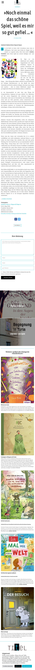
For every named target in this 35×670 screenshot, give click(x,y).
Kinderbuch (17, 6)
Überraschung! (4, 631)
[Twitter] (19, 219)
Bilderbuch (17, 225)
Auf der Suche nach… (5, 521)
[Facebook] (15, 219)
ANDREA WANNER (7, 199)
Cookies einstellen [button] (8, 666)
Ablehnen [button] (18, 666)
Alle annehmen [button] (27, 666)
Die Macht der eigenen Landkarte (8, 573)
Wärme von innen (5, 405)
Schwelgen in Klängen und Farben (8, 457)
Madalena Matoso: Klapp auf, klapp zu (11, 204)
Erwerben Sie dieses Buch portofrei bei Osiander (13, 213)
